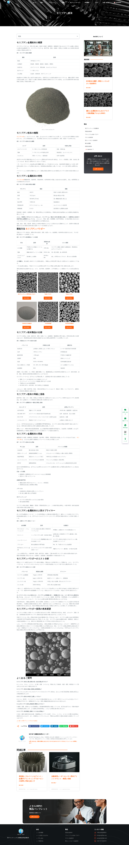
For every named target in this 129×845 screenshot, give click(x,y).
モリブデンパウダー (35, 229)
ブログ (96, 2)
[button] (77, 36)
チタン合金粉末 (89, 137)
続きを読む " (21, 785)
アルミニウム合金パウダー (92, 134)
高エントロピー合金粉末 (91, 140)
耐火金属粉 (88, 143)
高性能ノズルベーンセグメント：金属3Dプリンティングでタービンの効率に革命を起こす (31, 778)
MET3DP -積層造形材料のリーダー (39, 734)
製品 (41, 2)
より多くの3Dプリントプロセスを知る (27, 720)
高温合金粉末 (88, 131)
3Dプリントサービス (75, 2)
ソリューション (52, 2)
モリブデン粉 (20, 136)
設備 (63, 2)
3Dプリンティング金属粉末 (92, 128)
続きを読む (27, 298)
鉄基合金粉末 (88, 146)
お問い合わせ (106, 2)
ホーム (34, 2)
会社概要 (87, 2)
